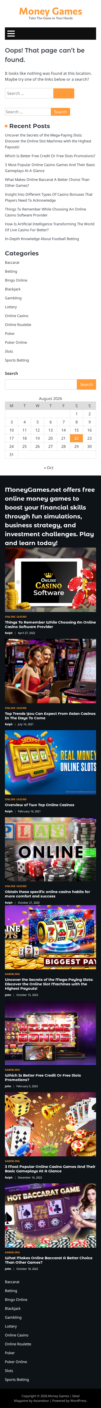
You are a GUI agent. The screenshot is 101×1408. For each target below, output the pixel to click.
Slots (9, 351)
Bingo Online (16, 280)
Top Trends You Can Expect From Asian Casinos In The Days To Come (50, 715)
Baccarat (12, 262)
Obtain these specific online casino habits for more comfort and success (47, 894)
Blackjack (13, 288)
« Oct (48, 467)
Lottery (11, 306)
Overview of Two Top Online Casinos (39, 805)
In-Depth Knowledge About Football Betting (42, 238)
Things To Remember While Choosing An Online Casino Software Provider (50, 624)
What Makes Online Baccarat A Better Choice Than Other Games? (48, 1260)
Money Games (50, 11)
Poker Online (16, 342)
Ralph (9, 633)
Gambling (13, 297)
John (8, 995)
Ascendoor (41, 1400)
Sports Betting (17, 360)
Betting (11, 271)
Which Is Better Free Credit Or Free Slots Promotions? (50, 155)
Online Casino (16, 315)
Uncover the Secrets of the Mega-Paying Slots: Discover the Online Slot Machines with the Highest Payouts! (48, 141)
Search (11, 373)
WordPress (78, 1400)
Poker (10, 333)
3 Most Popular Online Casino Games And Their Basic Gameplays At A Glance (50, 1168)
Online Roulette (18, 324)
